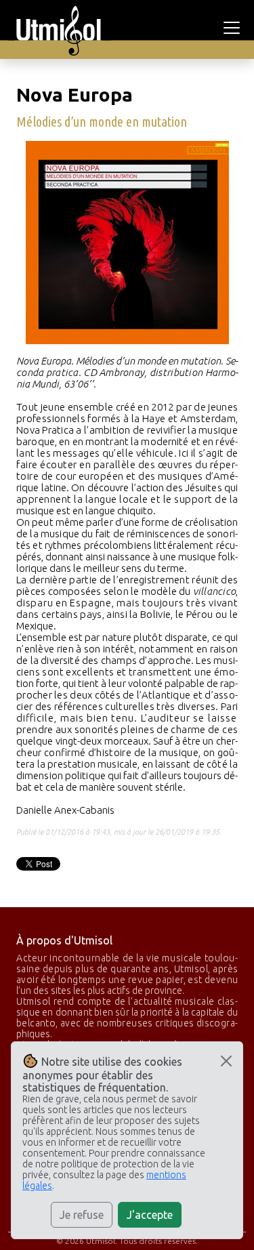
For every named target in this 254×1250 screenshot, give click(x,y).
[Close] (226, 1061)
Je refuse (82, 1215)
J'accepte (150, 1215)
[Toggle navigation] (233, 28)
